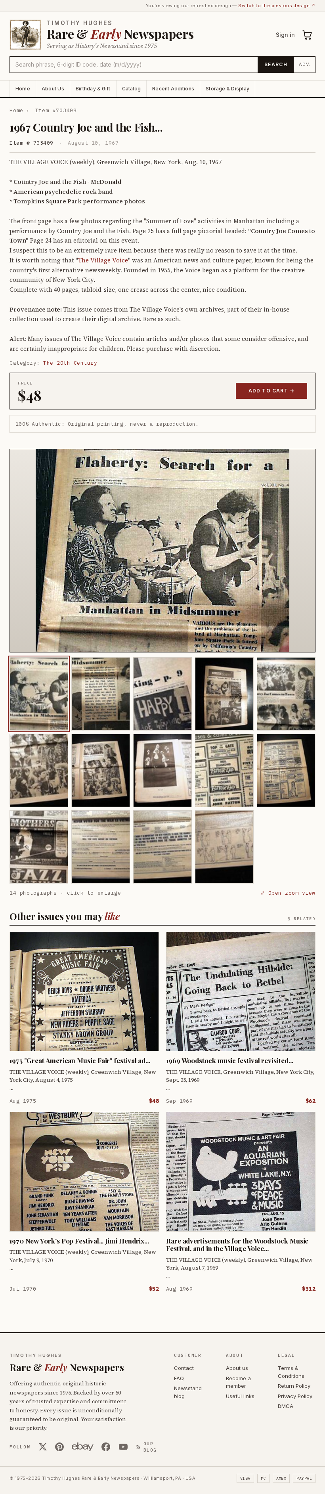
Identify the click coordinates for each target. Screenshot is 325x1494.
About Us (53, 89)
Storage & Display (227, 89)
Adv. (304, 64)
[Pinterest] (59, 1446)
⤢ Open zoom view (287, 893)
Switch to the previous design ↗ (276, 5)
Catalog (131, 89)
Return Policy (294, 1386)
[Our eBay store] (83, 1446)
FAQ (179, 1378)
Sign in (285, 34)
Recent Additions (173, 89)
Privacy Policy (295, 1396)
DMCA (285, 1406)
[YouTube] (123, 1446)
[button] (162, 550)
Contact (184, 1368)
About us (237, 1368)
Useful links (240, 1396)
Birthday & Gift (93, 89)
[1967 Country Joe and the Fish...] (39, 694)
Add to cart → (272, 391)
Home (22, 89)
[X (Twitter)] (42, 1446)
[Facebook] (105, 1446)
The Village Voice (103, 260)
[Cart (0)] (307, 35)
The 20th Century (70, 363)
